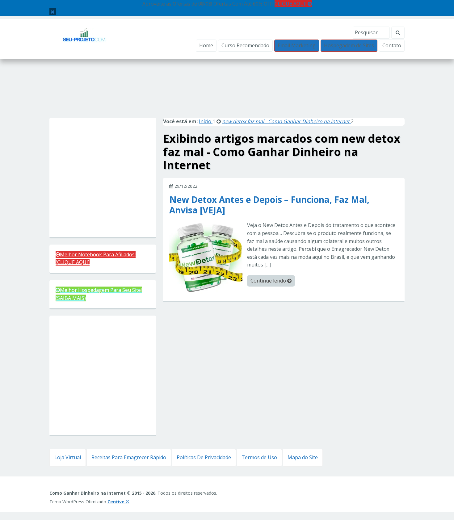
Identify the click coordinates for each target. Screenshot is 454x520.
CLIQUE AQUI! (291, 3)
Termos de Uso (259, 457)
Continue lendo (268, 280)
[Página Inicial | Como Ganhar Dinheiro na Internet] (84, 38)
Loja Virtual (67, 457)
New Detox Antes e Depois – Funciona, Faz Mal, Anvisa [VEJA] (269, 204)
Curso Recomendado (245, 45)
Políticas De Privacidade (204, 457)
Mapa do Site (303, 457)
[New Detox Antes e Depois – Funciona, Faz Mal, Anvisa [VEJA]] (205, 257)
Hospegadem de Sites (349, 45)
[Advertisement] (227, 95)
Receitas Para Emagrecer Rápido (128, 457)
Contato (391, 45)
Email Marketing (297, 45)
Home (206, 45)
